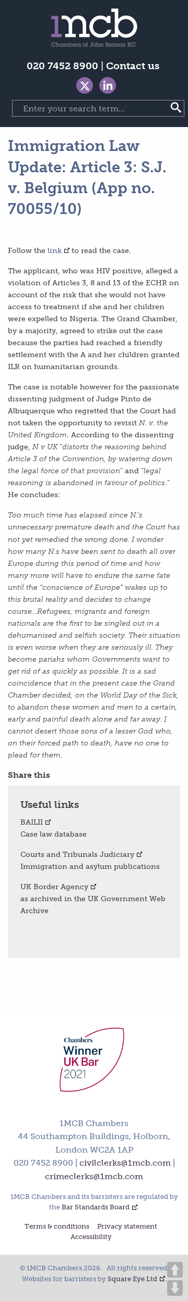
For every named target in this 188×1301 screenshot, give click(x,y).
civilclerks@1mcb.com (125, 1163)
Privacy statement (127, 1226)
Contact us (132, 66)
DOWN (175, 1288)
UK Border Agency (54, 886)
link (55, 250)
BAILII (31, 822)
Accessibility (91, 1237)
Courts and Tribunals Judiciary (77, 854)
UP (175, 1270)
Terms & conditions (57, 1226)
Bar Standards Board (96, 1207)
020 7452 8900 (62, 66)
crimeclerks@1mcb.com (94, 1176)
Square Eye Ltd (132, 1279)
